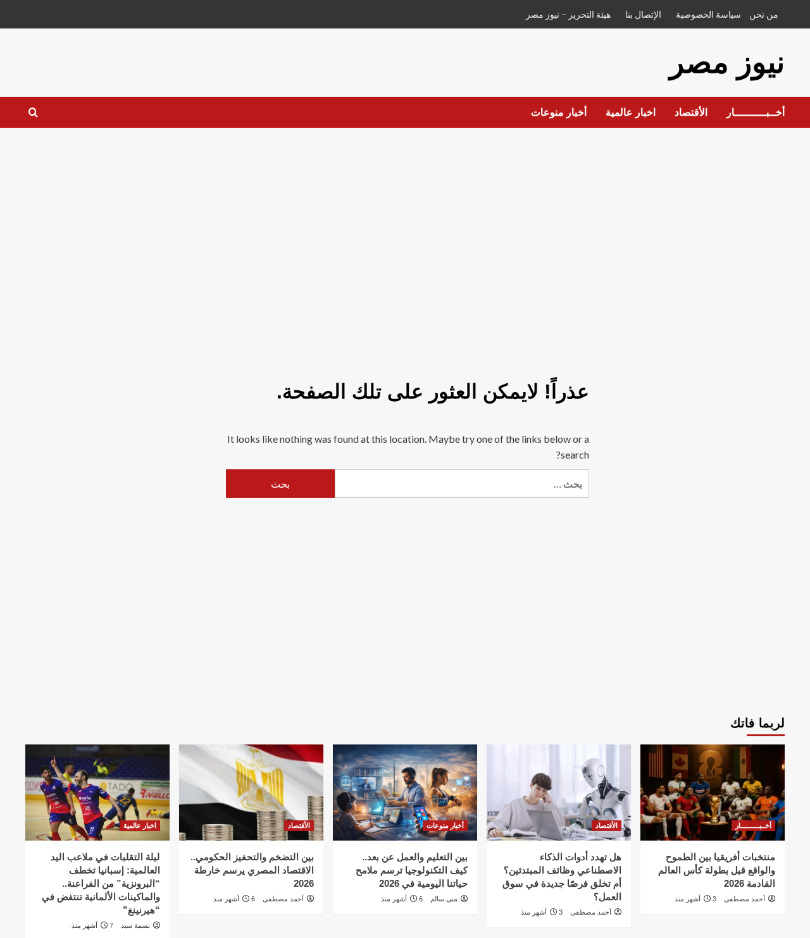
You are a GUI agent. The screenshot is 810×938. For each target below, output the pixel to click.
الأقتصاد (691, 112)
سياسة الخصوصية (708, 14)
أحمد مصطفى (744, 899)
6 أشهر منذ (402, 899)
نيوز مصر (727, 62)
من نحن (763, 14)
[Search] (33, 113)
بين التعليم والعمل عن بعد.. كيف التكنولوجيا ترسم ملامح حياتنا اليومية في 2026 (412, 870)
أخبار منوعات (559, 112)
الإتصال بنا (643, 14)
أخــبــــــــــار (755, 112)
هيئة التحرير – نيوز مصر (568, 14)
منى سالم (444, 899)
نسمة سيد (135, 925)
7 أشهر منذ (92, 925)
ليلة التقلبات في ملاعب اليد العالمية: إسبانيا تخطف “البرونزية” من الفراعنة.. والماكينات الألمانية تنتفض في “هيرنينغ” (101, 883)
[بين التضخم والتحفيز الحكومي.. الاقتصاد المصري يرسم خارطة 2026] (251, 792)
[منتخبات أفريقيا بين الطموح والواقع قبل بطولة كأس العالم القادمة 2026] (712, 792)
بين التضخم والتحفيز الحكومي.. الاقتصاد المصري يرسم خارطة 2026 (252, 870)
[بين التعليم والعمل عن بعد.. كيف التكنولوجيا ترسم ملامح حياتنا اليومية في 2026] (405, 792)
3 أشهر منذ (695, 899)
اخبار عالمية (631, 112)
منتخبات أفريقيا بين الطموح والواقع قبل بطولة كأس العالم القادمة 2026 (716, 870)
